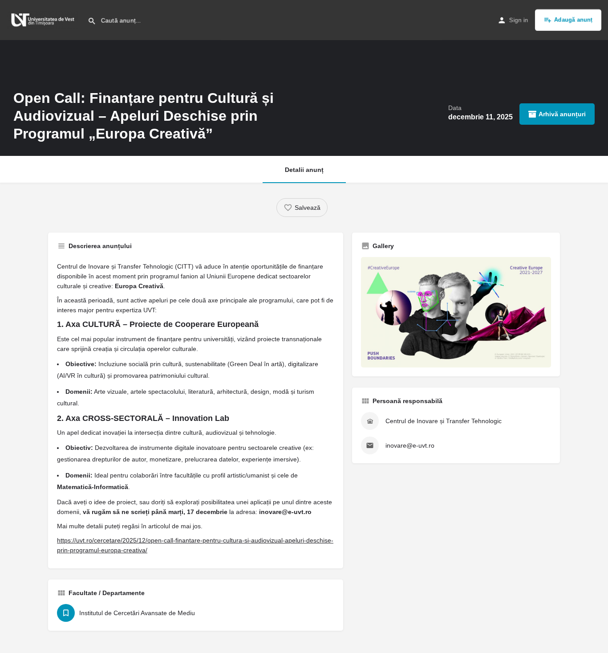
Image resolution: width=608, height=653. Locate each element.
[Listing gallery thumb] (456, 312)
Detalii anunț (304, 169)
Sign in (518, 20)
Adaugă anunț (573, 19)
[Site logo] (44, 19)
